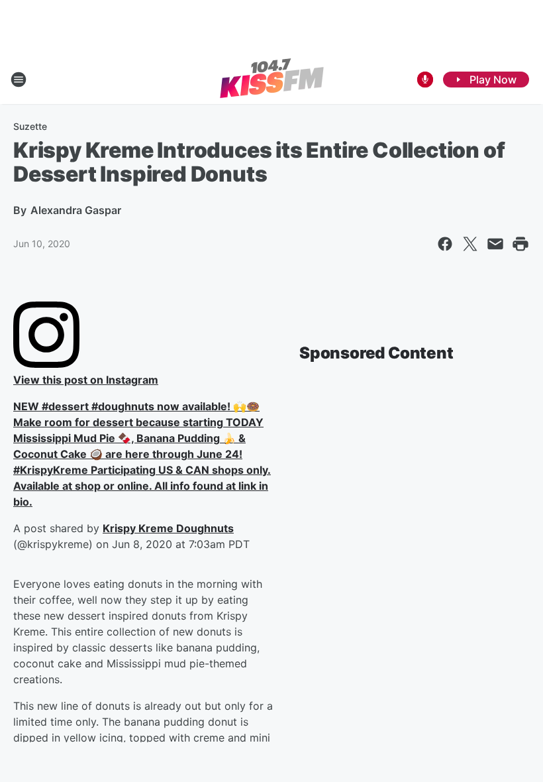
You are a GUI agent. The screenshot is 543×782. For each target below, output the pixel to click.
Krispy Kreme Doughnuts (168, 528)
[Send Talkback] (425, 79)
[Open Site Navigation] (18, 79)
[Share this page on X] (470, 244)
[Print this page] (520, 244)
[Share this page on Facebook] (445, 244)
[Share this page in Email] (495, 244)
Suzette (30, 126)
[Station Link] (272, 79)
